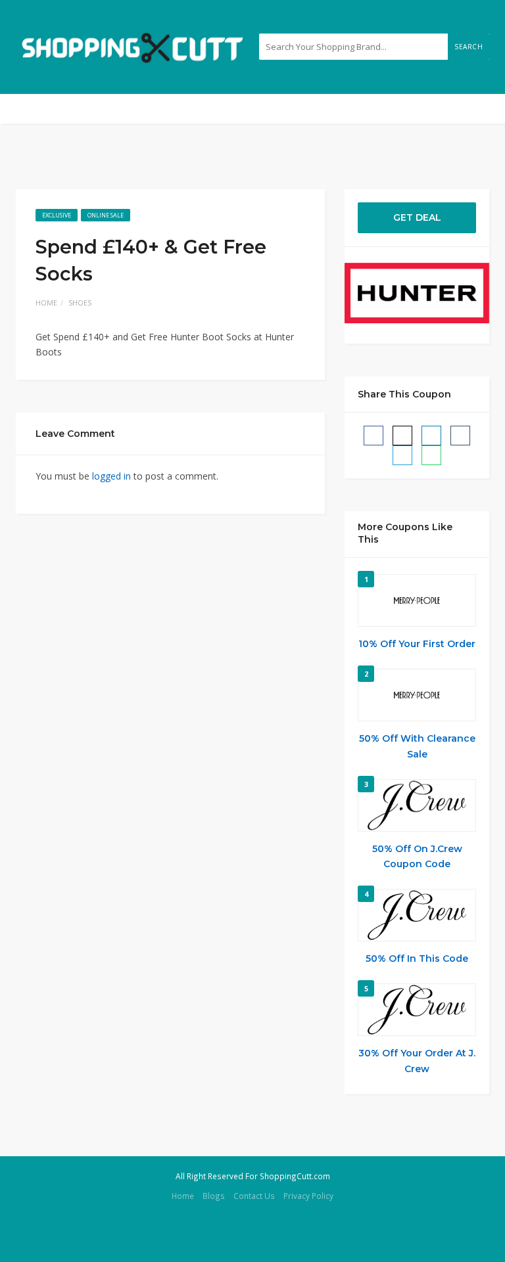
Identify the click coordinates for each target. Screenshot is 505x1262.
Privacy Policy (308, 1195)
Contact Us (254, 1195)
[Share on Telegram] (402, 455)
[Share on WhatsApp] (431, 455)
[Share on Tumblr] (460, 435)
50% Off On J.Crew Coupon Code (417, 856)
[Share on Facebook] (373, 435)
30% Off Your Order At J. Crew (416, 1061)
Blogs (214, 1195)
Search (468, 46)
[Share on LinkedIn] (431, 435)
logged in (111, 476)
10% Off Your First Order (416, 644)
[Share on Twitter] (402, 435)
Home (46, 302)
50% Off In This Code (417, 958)
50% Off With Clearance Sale (417, 746)
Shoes (79, 302)
